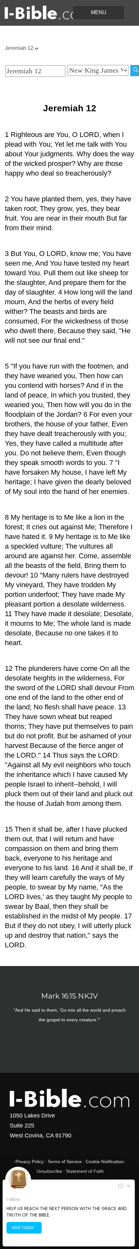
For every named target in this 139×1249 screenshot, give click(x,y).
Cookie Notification (105, 1161)
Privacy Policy (30, 1161)
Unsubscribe (49, 1171)
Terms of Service (65, 1161)
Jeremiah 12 (20, 48)
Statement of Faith (85, 1171)
